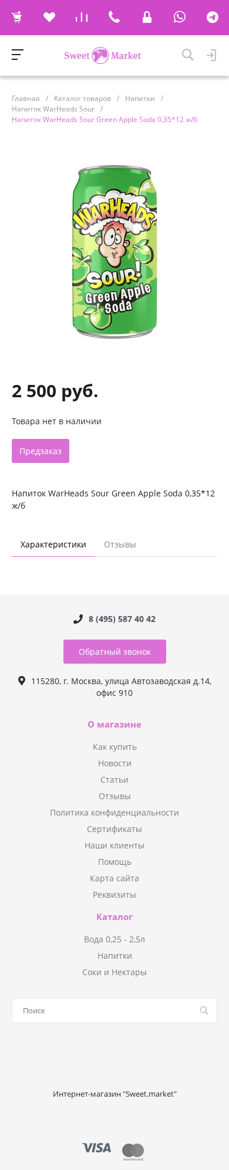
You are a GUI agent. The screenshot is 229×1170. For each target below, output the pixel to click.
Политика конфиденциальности (114, 812)
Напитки (114, 955)
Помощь (115, 861)
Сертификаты (114, 828)
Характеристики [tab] (53, 544)
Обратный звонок (115, 651)
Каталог (114, 917)
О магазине (114, 724)
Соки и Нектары (114, 972)
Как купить (115, 746)
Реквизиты (114, 894)
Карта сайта (114, 878)
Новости (115, 763)
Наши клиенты (114, 845)
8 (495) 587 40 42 (122, 618)
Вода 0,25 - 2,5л (114, 939)
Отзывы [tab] (120, 544)
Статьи (114, 779)
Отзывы (115, 796)
